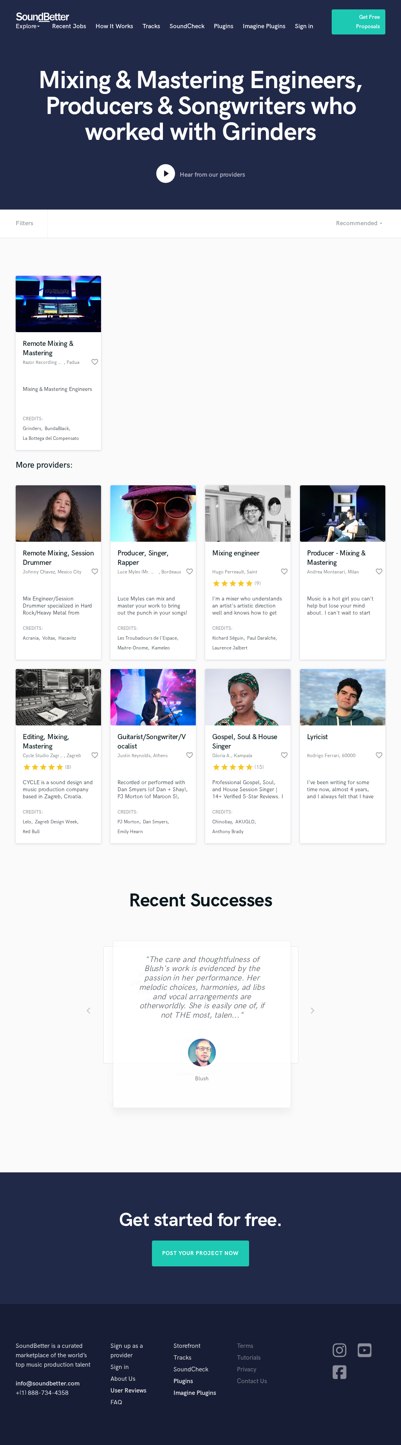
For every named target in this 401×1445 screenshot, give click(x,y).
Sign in (304, 26)
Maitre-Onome (132, 648)
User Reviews (128, 1390)
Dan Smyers (155, 822)
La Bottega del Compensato (51, 438)
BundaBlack (57, 429)
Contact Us (252, 1381)
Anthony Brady (228, 832)
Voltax (48, 638)
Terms (245, 1346)
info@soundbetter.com (47, 1383)
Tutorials (249, 1358)
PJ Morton (128, 822)
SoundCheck (187, 26)
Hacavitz (67, 638)
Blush (200, 1079)
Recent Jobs (69, 26)
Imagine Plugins (264, 26)
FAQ (116, 1402)
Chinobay (222, 822)
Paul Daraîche (261, 638)
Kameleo (161, 648)
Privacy (246, 1369)
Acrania (31, 638)
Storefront (186, 1346)
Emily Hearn (130, 832)
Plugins (223, 26)
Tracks (151, 26)
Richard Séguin (228, 638)
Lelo (27, 822)
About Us (122, 1379)
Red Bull (31, 832)
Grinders (32, 429)
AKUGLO (245, 822)
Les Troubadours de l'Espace (147, 638)
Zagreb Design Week (56, 822)
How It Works (114, 26)
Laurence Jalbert (229, 648)
